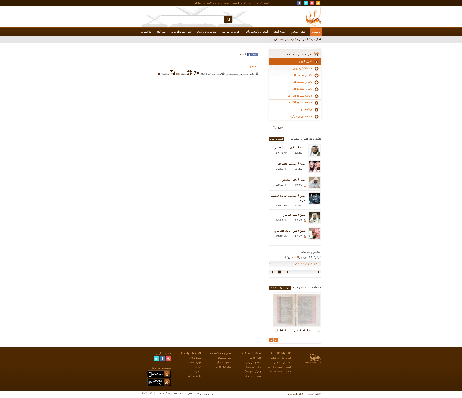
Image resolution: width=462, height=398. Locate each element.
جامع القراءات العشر (282, 363)
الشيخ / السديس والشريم (292, 163)
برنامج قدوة (305, 109)
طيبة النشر (279, 32)
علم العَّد (161, 32)
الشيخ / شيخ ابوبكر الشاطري (290, 231)
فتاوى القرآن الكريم (214, 3)
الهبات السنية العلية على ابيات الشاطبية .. (297, 330)
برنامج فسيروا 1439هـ (300, 102)
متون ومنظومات (224, 358)
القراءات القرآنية (231, 32)
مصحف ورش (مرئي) (301, 116)
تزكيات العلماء (199, 3)
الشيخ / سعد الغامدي (294, 215)
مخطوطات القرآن (224, 363)
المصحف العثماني (247, 3)
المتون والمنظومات (256, 32)
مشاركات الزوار (195, 358)
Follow (278, 128)
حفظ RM (181, 74)
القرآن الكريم (305, 61)
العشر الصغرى (298, 32)
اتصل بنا (197, 372)
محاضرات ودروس (302, 68)
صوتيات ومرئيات (206, 32)
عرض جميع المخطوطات (279, 288)
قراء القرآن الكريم (223, 367)
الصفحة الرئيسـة (262, 3)
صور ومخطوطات (181, 32)
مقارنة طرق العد (194, 376)
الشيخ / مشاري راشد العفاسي (290, 147)
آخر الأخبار (196, 367)
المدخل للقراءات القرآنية (281, 358)
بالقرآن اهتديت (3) (302, 89)
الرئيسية (316, 32)
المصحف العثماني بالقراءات (279, 367)
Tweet (242, 54)
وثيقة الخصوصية (296, 394)
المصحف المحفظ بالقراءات (280, 372)
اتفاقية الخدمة (314, 394)
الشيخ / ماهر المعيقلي (294, 180)
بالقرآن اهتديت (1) (302, 75)
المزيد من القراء (276, 139)
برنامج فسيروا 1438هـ (300, 96)
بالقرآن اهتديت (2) (302, 82)
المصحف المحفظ (231, 3)
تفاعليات (146, 32)
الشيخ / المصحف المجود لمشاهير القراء (288, 198)
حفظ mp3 (164, 74)
